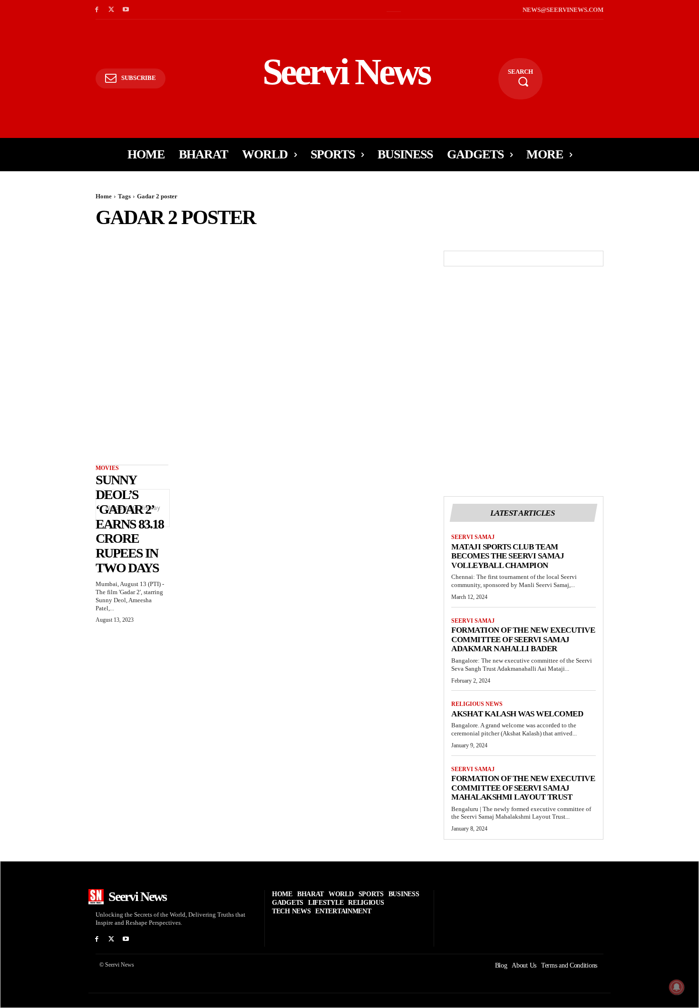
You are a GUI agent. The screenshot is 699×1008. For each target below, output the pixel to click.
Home (104, 196)
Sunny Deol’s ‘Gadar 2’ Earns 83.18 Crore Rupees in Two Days (130, 523)
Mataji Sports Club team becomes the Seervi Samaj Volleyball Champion (507, 556)
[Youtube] (126, 10)
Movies (107, 468)
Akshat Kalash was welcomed (517, 713)
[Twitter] (111, 10)
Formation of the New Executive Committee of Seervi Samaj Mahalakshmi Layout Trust (523, 788)
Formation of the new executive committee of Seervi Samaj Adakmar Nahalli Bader (523, 639)
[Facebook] (97, 10)
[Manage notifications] (676, 987)
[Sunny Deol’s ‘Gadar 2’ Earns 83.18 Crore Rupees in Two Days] (132, 269)
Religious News (477, 704)
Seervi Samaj (473, 537)
